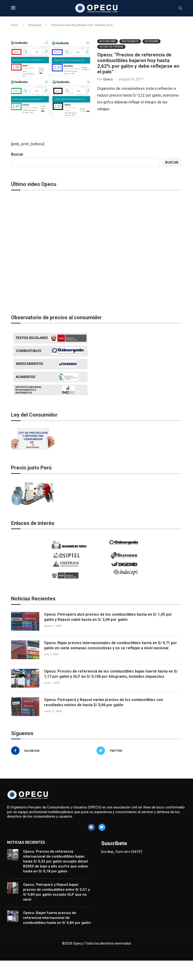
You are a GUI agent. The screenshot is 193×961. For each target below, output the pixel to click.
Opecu (108, 79)
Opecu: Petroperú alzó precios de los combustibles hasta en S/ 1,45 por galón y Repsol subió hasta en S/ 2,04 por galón (108, 617)
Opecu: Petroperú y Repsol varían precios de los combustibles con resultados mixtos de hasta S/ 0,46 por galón (103, 702)
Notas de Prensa (111, 46)
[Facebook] (91, 827)
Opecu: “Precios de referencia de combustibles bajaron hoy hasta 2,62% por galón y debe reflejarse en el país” (138, 63)
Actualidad (108, 41)
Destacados (130, 41)
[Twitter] (101, 827)
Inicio (14, 25)
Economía (151, 41)
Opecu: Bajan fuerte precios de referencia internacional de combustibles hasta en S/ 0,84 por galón (57, 918)
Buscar (17, 154)
